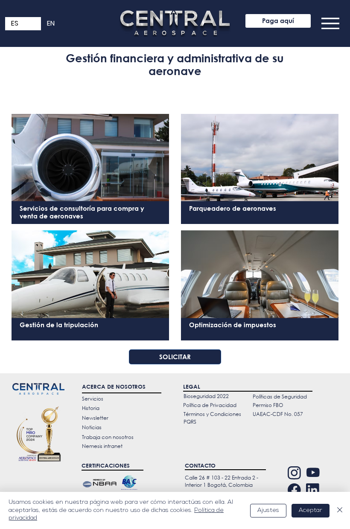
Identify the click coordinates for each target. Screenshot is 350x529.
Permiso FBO (268, 405)
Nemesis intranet (102, 446)
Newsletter (95, 417)
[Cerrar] (340, 510)
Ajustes (268, 510)
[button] (330, 23)
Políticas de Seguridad (280, 396)
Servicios (92, 398)
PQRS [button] (190, 421)
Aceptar (310, 510)
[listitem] (90, 166)
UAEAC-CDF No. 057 (278, 414)
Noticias (92, 427)
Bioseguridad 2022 (206, 396)
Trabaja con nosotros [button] (108, 437)
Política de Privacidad (209, 405)
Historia (90, 408)
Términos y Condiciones (212, 414)
